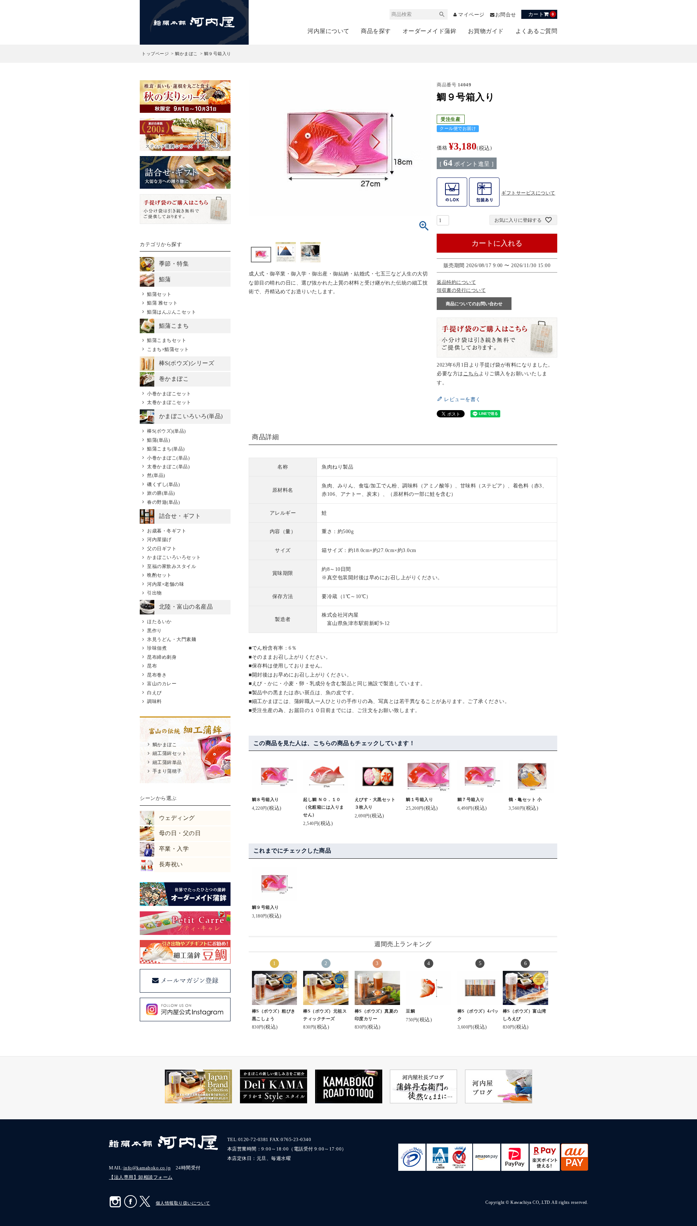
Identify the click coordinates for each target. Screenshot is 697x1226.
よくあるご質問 (536, 31)
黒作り (154, 630)
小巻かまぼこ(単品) (168, 458)
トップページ (155, 53)
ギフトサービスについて (528, 193)
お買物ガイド (486, 31)
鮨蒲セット (159, 294)
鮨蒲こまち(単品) (165, 448)
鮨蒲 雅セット (162, 303)
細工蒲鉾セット (169, 753)
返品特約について (456, 282)
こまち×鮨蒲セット (168, 349)
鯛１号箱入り (419, 799)
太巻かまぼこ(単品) (168, 466)
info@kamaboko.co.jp (147, 1167)
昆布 (152, 666)
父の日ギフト (161, 548)
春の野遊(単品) (163, 502)
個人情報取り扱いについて (183, 1203)
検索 (442, 14)
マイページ (471, 14)
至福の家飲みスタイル (171, 566)
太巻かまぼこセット (169, 402)
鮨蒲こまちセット (166, 340)
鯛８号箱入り (265, 799)
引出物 (154, 593)
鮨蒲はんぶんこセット (171, 312)
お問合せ (505, 14)
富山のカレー (161, 683)
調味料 (154, 701)
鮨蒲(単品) (158, 440)
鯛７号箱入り (471, 799)
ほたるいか (159, 621)
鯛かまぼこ (186, 53)
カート (541, 14)
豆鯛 (410, 1011)
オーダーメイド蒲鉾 (430, 31)
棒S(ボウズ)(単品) (166, 431)
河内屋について (328, 31)
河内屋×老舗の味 (165, 584)
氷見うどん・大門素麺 (171, 639)
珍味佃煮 (157, 648)
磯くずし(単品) (163, 484)
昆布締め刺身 (161, 657)
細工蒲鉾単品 (167, 762)
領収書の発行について (461, 290)
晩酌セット (159, 575)
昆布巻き (157, 675)
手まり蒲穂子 (167, 771)
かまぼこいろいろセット (174, 557)
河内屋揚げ (159, 539)
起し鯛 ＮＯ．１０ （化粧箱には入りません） (324, 807)
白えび (154, 692)
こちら (471, 373)
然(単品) (156, 475)
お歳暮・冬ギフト (166, 531)
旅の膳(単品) (161, 493)
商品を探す (376, 31)
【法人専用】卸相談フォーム (141, 1177)
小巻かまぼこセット (169, 393)
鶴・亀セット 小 (525, 799)
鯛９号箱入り (265, 907)
